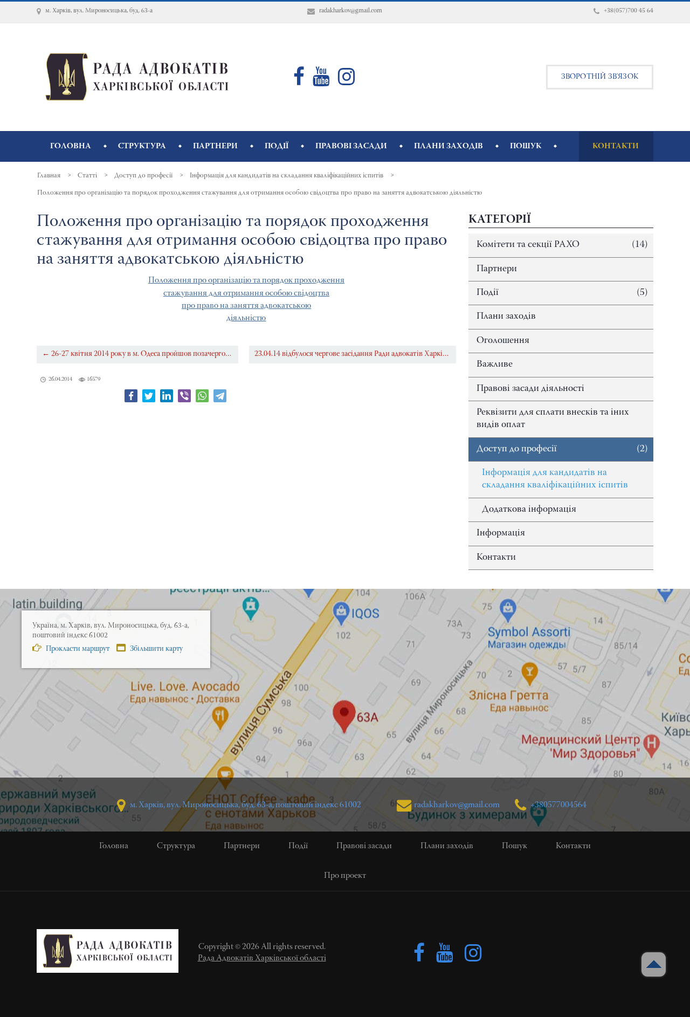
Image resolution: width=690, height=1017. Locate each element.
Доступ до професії (562, 449)
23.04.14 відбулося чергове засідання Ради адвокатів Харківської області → (355, 354)
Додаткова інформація (529, 509)
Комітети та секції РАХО (562, 245)
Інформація (501, 533)
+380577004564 (557, 805)
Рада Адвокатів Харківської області (262, 958)
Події (562, 293)
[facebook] (299, 81)
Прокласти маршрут (76, 649)
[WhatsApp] (202, 395)
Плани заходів (506, 316)
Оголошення (503, 341)
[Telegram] (219, 395)
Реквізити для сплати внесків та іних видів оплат (553, 419)
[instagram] (346, 81)
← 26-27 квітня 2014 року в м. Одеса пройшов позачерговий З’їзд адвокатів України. (140, 354)
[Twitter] (148, 395)
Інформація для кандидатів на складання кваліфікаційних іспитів (555, 479)
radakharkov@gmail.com (457, 805)
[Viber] (184, 395)
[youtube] (321, 81)
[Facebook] (131, 395)
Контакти (496, 557)
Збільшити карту (155, 649)
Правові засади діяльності (530, 389)
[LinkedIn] (166, 395)
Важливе (495, 364)
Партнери (497, 269)
